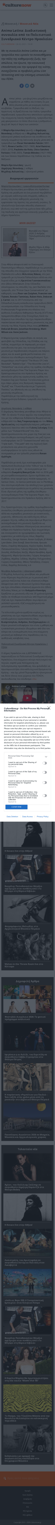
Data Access (27, 816)
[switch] (45, 763)
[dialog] (27, 763)
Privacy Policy (42, 816)
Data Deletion (12, 816)
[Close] (49, 708)
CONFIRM (16, 807)
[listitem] (27, 757)
